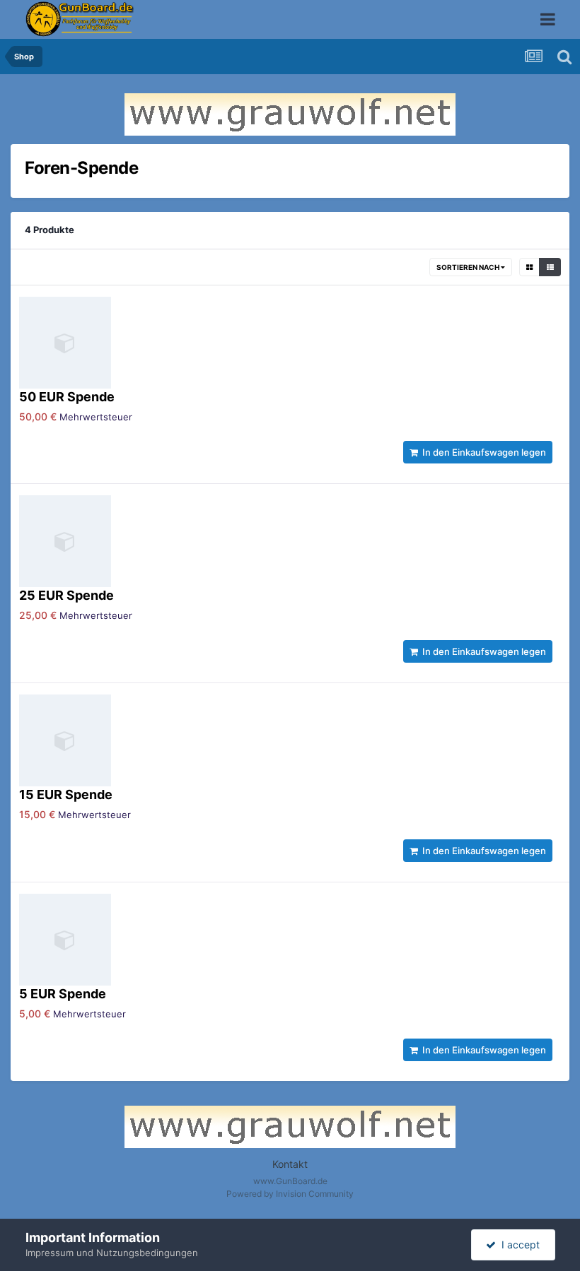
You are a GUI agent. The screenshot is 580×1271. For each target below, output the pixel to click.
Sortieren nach (468, 267)
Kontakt (290, 1164)
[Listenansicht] (550, 267)
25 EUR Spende (66, 595)
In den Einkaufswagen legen (482, 452)
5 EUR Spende (62, 993)
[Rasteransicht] (529, 267)
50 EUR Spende (67, 396)
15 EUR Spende (65, 794)
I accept (518, 1245)
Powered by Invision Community (290, 1193)
